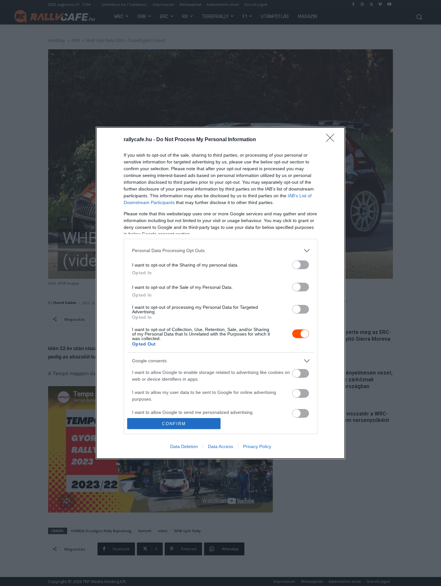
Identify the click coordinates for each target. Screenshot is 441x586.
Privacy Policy (257, 446)
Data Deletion (184, 446)
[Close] (332, 140)
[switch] (300, 264)
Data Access (220, 446)
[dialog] (220, 293)
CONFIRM (174, 423)
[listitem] (220, 250)
